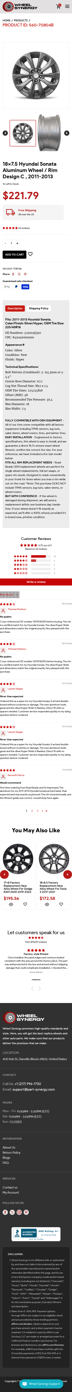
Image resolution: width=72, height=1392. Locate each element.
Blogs (6, 1158)
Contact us (10, 1187)
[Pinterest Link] (26, 1212)
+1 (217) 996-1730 (28, 1084)
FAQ (6, 1163)
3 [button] (37, 810)
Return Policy (11, 1153)
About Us (9, 1147)
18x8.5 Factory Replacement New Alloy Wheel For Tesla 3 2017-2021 (53, 887)
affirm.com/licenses (53, 1344)
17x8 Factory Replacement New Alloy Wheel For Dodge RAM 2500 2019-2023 (18, 887)
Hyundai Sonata (39, 319)
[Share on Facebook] (13, 274)
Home (6, 20)
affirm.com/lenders (21, 1323)
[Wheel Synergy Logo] (24, 1018)
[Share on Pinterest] (25, 274)
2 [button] (32, 810)
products (21, 20)
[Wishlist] (25, 904)
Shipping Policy (38, 308)
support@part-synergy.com (34, 1089)
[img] (7, 604)
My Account (11, 1192)
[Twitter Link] (12, 1212)
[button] (10, 228)
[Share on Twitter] (19, 274)
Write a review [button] (36, 582)
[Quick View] (11, 904)
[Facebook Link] (5, 1212)
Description (15, 308)
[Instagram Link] (19, 1212)
